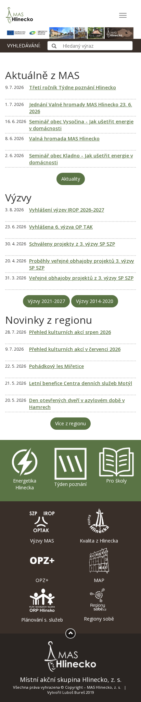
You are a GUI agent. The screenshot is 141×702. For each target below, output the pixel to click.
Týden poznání (70, 484)
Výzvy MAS (42, 540)
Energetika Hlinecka (24, 484)
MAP (99, 580)
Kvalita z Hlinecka (99, 540)
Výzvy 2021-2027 (46, 301)
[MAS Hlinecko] (20, 15)
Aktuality (70, 179)
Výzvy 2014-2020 (94, 301)
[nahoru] (70, 633)
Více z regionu (70, 423)
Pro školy (116, 480)
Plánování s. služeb (42, 619)
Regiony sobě (99, 618)
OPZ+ (42, 580)
